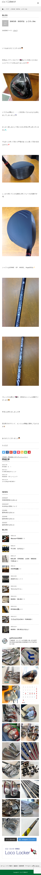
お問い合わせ (35, 866)
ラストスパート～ (16, 589)
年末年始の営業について (9, 506)
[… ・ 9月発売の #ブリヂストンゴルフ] (11, 656)
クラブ (6, 445)
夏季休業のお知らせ (8, 512)
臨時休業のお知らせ (8, 519)
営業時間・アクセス (24, 866)
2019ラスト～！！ (17, 579)
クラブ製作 (9, 866)
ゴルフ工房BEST (24, 872)
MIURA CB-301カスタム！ (20, 629)
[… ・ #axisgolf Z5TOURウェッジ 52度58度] (30, 675)
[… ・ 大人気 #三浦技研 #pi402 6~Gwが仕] (11, 827)
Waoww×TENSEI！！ (18, 538)
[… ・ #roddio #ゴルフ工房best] (30, 751)
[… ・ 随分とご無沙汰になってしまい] (11, 808)
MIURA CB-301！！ (18, 599)
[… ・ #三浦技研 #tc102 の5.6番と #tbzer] (30, 732)
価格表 (15, 866)
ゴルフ (15, 30)
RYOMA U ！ (6, 466)
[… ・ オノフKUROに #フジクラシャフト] (30, 789)
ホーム (2, 866)
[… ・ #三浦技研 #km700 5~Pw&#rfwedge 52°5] (30, 808)
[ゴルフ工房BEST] (10, 2)
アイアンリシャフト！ (21, 457)
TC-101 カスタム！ (18, 548)
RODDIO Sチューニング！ (10, 476)
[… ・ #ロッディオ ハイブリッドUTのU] (11, 789)
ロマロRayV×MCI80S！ (9, 481)
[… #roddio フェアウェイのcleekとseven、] (11, 732)
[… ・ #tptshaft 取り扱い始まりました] (30, 827)
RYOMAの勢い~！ (17, 609)
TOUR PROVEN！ (9, 457)
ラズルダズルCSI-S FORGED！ (22, 619)
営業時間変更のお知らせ (9, 500)
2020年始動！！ (16, 569)
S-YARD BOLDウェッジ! (9, 471)
